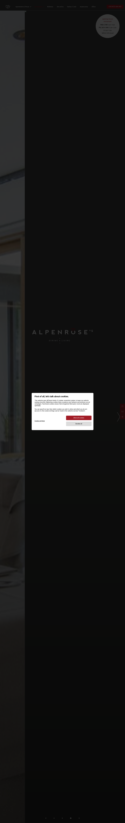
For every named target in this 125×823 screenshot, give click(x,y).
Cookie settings (40, 421)
